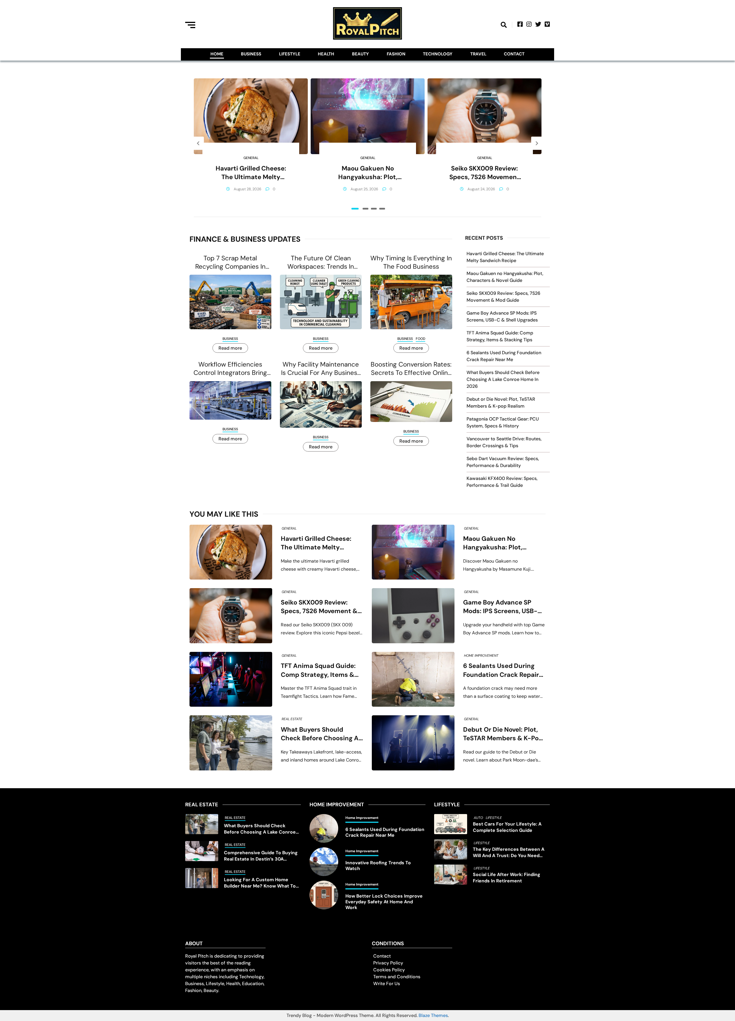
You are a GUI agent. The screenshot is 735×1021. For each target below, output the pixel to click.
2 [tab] (365, 209)
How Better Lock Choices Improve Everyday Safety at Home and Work (384, 901)
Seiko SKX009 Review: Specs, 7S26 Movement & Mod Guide (484, 173)
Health (326, 54)
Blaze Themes (433, 1015)
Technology (437, 54)
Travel (478, 54)
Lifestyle (289, 54)
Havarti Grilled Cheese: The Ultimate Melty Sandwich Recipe (251, 173)
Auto (478, 817)
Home (216, 54)
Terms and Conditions (396, 977)
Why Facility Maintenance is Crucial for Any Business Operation (320, 368)
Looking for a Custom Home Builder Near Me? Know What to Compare (260, 883)
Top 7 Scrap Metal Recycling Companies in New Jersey (230, 262)
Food (420, 338)
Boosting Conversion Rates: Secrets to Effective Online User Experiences (411, 368)
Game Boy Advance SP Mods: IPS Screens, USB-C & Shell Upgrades (502, 607)
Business (251, 54)
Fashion (396, 54)
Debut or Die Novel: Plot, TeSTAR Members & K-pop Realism (503, 734)
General (250, 158)
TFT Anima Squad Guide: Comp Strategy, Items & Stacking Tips (318, 670)
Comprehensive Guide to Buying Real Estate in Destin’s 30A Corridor (261, 856)
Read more (230, 348)
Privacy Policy (388, 963)
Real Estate (292, 719)
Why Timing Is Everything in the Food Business (411, 262)
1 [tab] (355, 209)
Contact (514, 54)
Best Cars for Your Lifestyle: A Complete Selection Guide (507, 827)
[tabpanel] (250, 143)
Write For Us (386, 984)
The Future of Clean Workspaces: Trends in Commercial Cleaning (320, 262)
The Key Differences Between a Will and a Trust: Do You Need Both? (508, 852)
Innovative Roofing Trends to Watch (378, 865)
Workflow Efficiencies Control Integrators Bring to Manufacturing (230, 368)
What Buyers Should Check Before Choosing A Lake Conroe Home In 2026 (503, 379)
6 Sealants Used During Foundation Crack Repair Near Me (501, 670)
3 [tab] (374, 209)
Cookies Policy (389, 970)
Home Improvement (481, 655)
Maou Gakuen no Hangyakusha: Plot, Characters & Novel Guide (367, 173)
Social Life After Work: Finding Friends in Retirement (506, 877)
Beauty (360, 54)
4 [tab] (382, 209)
